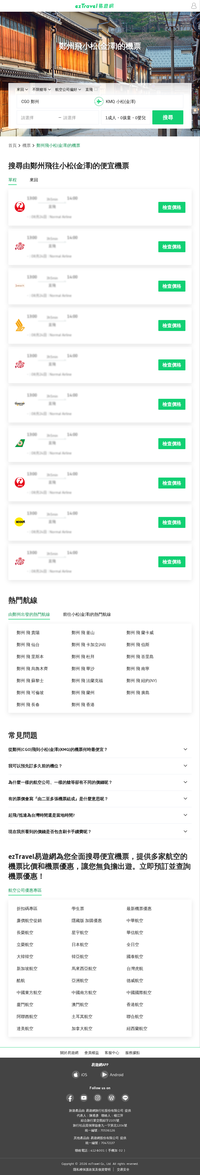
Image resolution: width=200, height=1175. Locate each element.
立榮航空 (25, 944)
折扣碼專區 (27, 908)
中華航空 (135, 920)
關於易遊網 (69, 1052)
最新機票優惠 (139, 908)
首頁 (12, 145)
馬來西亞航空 (84, 968)
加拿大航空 (82, 1028)
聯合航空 (135, 1016)
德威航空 (135, 980)
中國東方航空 (29, 992)
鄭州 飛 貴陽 (28, 632)
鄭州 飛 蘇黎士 (30, 680)
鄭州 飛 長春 (28, 704)
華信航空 (135, 932)
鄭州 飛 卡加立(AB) (89, 644)
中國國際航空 (139, 992)
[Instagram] (98, 1098)
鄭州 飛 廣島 (138, 692)
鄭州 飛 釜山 (83, 632)
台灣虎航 (135, 968)
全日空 (133, 944)
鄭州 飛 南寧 (138, 668)
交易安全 (123, 1169)
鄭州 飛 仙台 (28, 644)
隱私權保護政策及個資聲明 (92, 1169)
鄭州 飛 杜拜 (83, 656)
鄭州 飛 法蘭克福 (87, 680)
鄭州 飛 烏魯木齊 (32, 668)
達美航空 (25, 1028)
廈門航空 (25, 1004)
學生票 (78, 908)
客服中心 (112, 1052)
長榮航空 (25, 932)
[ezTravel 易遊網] (100, 6)
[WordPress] (112, 1098)
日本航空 (80, 944)
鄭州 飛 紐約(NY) (142, 680)
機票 (26, 145)
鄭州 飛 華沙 (83, 668)
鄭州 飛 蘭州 (83, 692)
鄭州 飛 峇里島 (140, 656)
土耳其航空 (82, 1016)
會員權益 (91, 1052)
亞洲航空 (80, 980)
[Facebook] (70, 1098)
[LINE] (125, 1098)
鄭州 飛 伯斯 (138, 644)
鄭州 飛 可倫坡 (30, 692)
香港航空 (135, 1004)
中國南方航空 (84, 992)
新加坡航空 (27, 968)
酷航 (21, 980)
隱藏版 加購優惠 (87, 920)
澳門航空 (80, 1004)
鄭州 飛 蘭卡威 (140, 632)
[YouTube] (84, 1098)
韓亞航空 (80, 956)
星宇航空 (80, 932)
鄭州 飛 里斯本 (30, 656)
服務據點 (132, 1052)
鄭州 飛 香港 (83, 704)
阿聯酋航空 (27, 1016)
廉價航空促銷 (29, 920)
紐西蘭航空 (137, 1028)
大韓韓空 (25, 956)
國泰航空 (135, 956)
